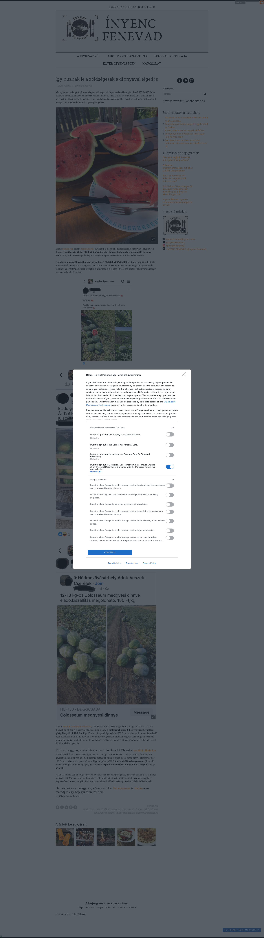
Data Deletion (114, 563)
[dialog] (132, 469)
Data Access (132, 563)
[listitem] (132, 427)
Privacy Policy (149, 563)
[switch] (170, 434)
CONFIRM (110, 552)
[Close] (185, 375)
